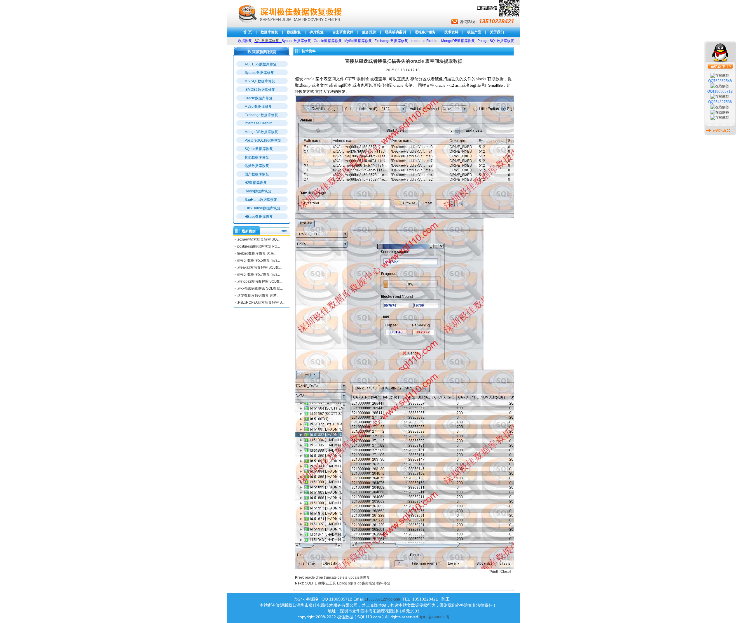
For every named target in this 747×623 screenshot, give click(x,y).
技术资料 (451, 32)
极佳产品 (474, 32)
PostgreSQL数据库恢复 (263, 140)
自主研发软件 (342, 32)
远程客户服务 (425, 32)
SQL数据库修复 (266, 41)
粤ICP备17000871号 (434, 617)
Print (493, 572)
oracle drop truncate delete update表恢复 (337, 577)
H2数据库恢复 (256, 183)
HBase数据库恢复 (259, 217)
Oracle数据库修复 (259, 98)
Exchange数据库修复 (261, 115)
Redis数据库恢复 (258, 191)
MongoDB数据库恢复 (261, 132)
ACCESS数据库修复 (261, 64)
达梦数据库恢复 (257, 166)
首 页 (247, 32)
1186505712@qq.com (382, 599)
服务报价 (369, 32)
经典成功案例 (395, 32)
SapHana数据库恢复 (261, 200)
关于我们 (497, 32)
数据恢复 (294, 32)
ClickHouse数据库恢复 (262, 208)
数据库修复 (269, 32)
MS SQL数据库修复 (260, 81)
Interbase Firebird (259, 123)
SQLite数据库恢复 (259, 149)
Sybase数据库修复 (259, 73)
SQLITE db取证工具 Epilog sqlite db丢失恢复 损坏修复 (347, 583)
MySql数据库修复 (258, 107)
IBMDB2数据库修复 (260, 90)
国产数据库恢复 (257, 174)
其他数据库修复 (257, 157)
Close (505, 572)
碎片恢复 (317, 32)
